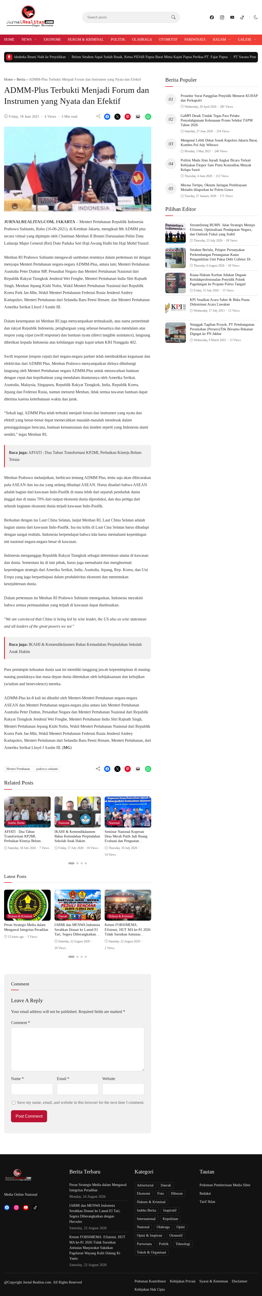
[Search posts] (173, 17)
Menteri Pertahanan (18, 769)
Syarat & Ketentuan (213, 1281)
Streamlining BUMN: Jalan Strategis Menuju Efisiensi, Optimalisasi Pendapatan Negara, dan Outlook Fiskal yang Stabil (222, 229)
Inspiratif (170, 1210)
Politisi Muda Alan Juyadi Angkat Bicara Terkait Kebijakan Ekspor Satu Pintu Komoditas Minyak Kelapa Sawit (216, 164)
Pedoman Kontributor (150, 1281)
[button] (256, 17)
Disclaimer (239, 1281)
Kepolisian (170, 1219)
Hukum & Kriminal (86, 39)
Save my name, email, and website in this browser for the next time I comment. (80, 1102)
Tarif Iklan (207, 1202)
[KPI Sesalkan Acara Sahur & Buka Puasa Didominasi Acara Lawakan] (175, 314)
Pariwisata (195, 39)
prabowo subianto (47, 769)
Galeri (244, 39)
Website (108, 1078)
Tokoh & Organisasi (151, 1252)
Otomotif (168, 39)
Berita (21, 79)
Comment (20, 1022)
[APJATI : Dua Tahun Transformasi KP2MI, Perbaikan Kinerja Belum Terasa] (27, 824)
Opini (181, 1227)
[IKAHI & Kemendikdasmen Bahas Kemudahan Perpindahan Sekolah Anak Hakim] (77, 824)
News (26, 39)
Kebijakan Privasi (182, 1281)
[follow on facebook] (212, 17)
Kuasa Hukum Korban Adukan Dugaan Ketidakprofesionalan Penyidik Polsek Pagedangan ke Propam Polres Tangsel (218, 279)
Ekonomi (52, 39)
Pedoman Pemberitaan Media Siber (225, 1185)
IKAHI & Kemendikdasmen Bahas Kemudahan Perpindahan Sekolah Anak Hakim (77, 836)
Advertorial (145, 1185)
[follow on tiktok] (242, 17)
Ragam (219, 39)
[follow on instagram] (222, 17)
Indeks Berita (16, 823)
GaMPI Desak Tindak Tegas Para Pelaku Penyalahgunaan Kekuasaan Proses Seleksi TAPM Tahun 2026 (217, 120)
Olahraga (142, 39)
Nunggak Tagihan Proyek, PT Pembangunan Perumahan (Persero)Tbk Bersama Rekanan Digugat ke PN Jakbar (222, 329)
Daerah (62, 916)
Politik (118, 39)
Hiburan (177, 1193)
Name (17, 1078)
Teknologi (183, 1244)
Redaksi (205, 1193)
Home (9, 39)
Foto (160, 1193)
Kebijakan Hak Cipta (150, 1289)
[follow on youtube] (232, 17)
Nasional (63, 823)
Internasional (146, 1219)
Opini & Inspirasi (149, 1235)
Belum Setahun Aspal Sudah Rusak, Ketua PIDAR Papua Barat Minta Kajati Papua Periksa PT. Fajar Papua (125, 57)
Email (63, 1078)
